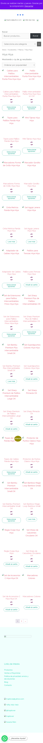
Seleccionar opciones (11, 108)
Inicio (4, 50)
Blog (6, 682)
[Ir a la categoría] (39, 44)
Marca (20, 50)
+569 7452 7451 (30, 20)
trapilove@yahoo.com (14, 20)
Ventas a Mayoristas (12, 673)
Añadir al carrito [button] (32, 285)
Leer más (11, 242)
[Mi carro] (38, 20)
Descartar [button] (29, 6)
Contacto (8, 685)
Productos (8, 670)
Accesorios (12, 50)
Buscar (5, 32)
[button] (4, 738)
